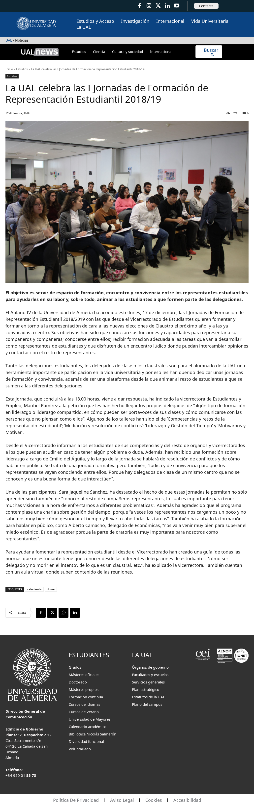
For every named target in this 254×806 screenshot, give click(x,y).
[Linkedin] (75, 613)
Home (51, 589)
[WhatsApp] (63, 613)
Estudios (22, 69)
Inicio (9, 69)
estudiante (34, 589)
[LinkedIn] (167, 5)
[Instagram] (148, 5)
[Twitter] (158, 5)
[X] (52, 613)
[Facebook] (139, 5)
